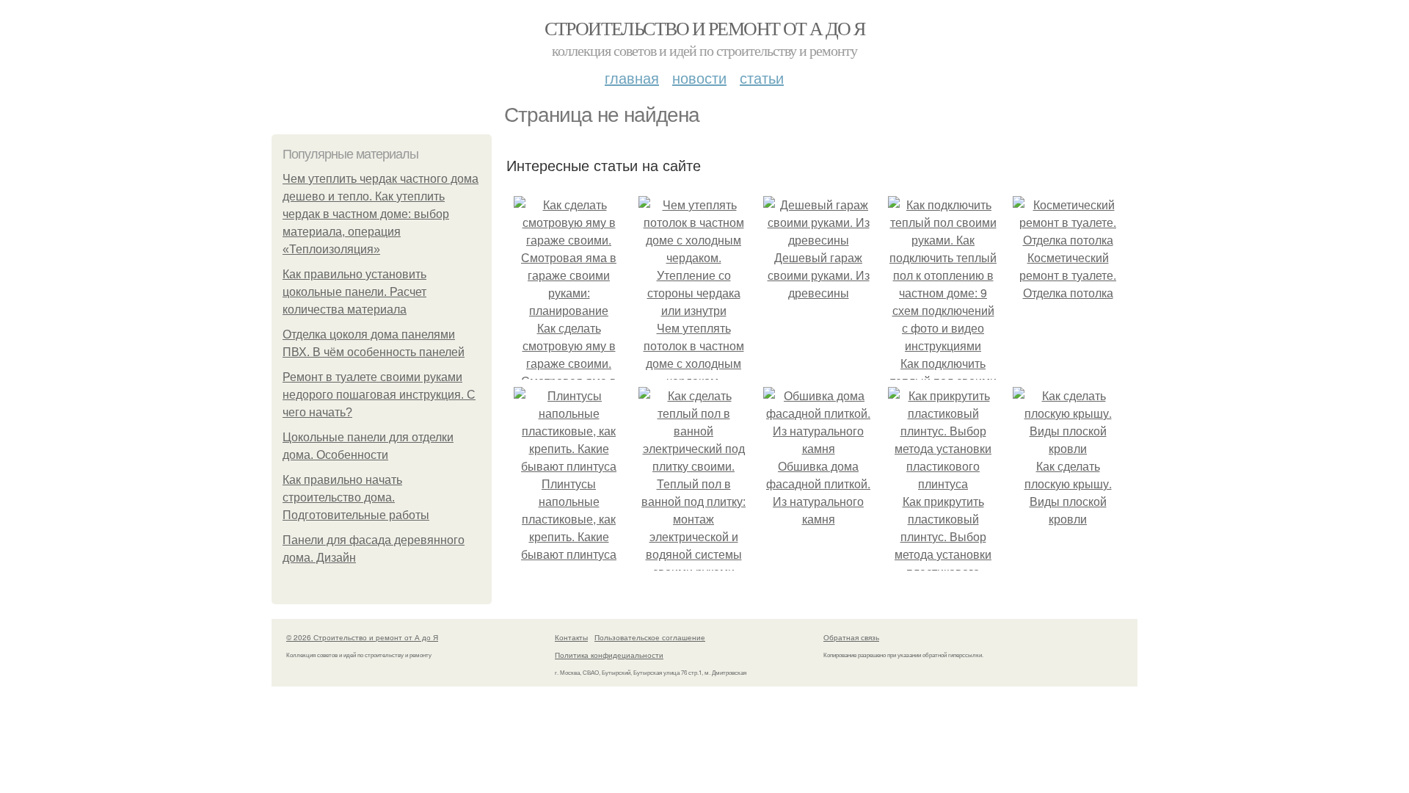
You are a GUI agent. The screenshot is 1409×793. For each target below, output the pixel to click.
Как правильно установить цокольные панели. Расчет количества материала (354, 292)
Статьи (762, 77)
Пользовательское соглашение (649, 637)
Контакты (571, 637)
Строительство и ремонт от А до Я (705, 27)
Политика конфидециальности (609, 655)
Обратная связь (851, 637)
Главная (632, 77)
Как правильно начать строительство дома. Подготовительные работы (356, 497)
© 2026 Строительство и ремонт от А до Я (362, 637)
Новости (699, 77)
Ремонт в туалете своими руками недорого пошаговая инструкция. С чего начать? (379, 395)
